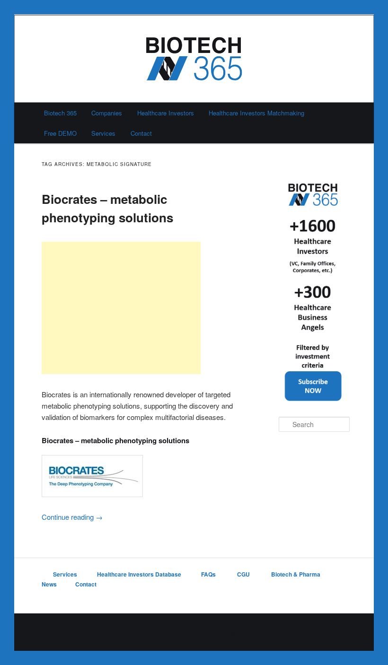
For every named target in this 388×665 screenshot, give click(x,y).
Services (103, 133)
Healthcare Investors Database (139, 574)
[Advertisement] (121, 308)
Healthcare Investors (165, 112)
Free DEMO (60, 133)
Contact (141, 133)
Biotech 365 (60, 112)
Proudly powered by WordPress (194, 632)
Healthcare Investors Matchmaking (256, 112)
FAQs (209, 574)
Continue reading (72, 517)
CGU (244, 574)
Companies (106, 112)
